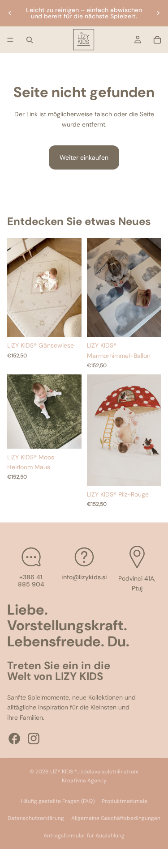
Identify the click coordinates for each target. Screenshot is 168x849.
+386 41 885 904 (31, 580)
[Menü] (10, 40)
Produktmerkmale (124, 801)
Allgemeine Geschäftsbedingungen (115, 818)
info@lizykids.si (84, 577)
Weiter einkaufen (84, 157)
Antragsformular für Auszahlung (84, 835)
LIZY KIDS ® (63, 771)
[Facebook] (14, 738)
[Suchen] (29, 40)
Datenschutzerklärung (36, 818)
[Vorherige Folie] (10, 13)
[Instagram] (33, 738)
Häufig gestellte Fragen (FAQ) (58, 801)
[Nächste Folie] (158, 13)
